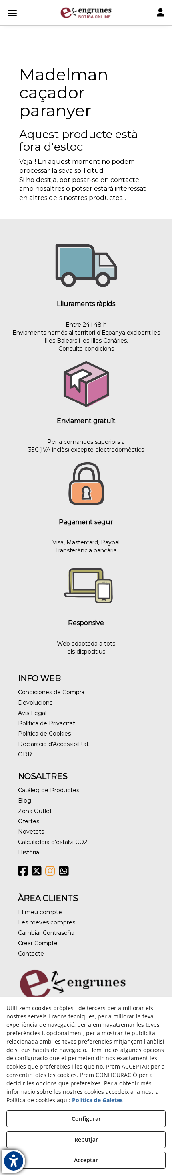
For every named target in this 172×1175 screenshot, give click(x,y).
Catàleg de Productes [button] (48, 790)
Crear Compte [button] (38, 943)
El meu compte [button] (40, 912)
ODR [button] (25, 754)
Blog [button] (24, 800)
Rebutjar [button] (86, 1139)
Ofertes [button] (28, 821)
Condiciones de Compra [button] (51, 692)
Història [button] (28, 852)
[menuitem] (86, 692)
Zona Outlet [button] (35, 811)
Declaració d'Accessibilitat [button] (53, 744)
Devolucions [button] (35, 702)
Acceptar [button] (86, 1160)
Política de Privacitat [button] (46, 723)
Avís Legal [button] (32, 713)
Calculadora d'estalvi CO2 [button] (52, 842)
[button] (86, 13)
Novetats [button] (31, 831)
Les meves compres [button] (46, 922)
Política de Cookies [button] (44, 733)
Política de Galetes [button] (97, 1100)
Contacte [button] (31, 953)
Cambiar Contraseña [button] (46, 932)
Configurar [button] (86, 1118)
